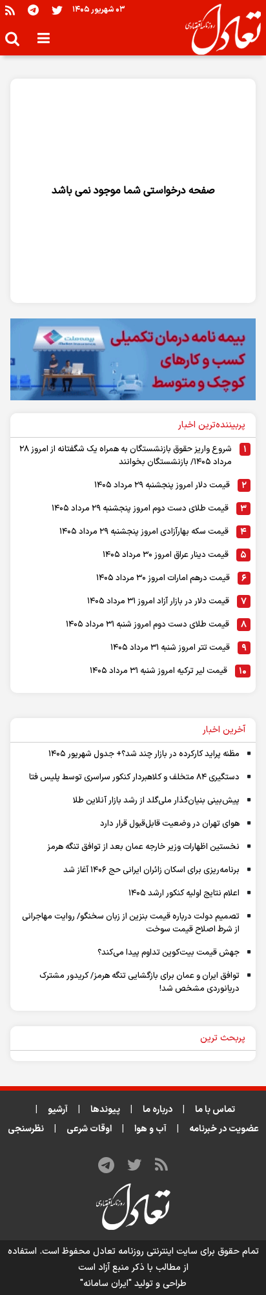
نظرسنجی (26, 1129)
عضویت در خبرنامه (224, 1129)
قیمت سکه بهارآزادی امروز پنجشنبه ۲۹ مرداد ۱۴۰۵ (144, 531)
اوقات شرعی (89, 1129)
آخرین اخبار (224, 730)
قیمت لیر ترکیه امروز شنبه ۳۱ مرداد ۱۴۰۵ (158, 671)
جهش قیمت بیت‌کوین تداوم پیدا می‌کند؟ (168, 952)
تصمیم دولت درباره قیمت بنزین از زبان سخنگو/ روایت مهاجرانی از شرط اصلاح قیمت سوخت (131, 923)
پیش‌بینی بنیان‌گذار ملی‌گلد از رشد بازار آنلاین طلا (156, 800)
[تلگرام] (33, 10)
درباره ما (157, 1109)
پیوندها (105, 1109)
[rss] (10, 10)
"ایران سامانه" (106, 1283)
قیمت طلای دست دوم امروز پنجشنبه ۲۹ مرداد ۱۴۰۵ (140, 508)
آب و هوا (150, 1129)
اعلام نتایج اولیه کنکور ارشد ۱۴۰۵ (184, 893)
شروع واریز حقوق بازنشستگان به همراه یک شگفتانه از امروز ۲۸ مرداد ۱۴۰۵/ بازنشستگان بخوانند (125, 456)
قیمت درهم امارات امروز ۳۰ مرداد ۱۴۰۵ (163, 578)
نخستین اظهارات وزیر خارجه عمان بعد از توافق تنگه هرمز (143, 847)
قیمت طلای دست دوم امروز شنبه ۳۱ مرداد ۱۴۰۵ (147, 624)
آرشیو (58, 1109)
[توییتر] (57, 10)
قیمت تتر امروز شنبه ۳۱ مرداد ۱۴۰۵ (170, 647)
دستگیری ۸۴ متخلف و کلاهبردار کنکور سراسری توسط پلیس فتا (134, 777)
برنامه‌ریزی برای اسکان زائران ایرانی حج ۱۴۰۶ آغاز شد (151, 870)
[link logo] (218, 29)
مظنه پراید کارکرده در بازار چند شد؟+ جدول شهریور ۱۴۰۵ (144, 754)
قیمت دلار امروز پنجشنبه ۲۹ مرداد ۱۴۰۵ (162, 485)
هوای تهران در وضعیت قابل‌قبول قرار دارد (170, 823)
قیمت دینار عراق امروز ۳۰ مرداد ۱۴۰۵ (166, 555)
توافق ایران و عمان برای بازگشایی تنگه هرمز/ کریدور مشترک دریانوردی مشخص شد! (139, 982)
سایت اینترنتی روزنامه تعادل (145, 1251)
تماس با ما (215, 1109)
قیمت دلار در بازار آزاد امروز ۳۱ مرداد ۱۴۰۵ (158, 601)
